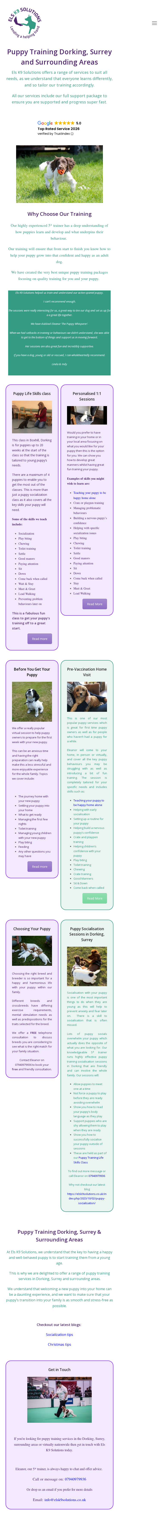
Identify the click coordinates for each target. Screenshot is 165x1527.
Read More (94, 604)
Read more (39, 639)
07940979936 (97, 1176)
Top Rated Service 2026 (58, 128)
